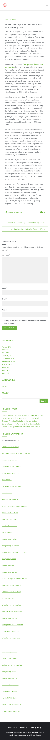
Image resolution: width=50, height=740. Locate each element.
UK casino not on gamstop (11, 638)
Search (6, 393)
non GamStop (7, 480)
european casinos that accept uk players (16, 453)
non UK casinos (7, 493)
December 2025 (8, 358)
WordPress (13, 735)
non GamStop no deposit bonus (13, 585)
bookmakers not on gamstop (12, 611)
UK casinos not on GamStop (11, 486)
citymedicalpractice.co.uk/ (11, 711)
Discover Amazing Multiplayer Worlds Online (19, 421)
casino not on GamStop (10, 513)
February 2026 (7, 356)
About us (11, 727)
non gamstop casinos (9, 460)
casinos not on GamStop (10, 691)
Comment (6, 255)
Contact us (23, 727)
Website (4, 310)
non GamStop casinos (9, 519)
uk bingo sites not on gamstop (12, 625)
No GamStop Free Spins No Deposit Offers (28, 229)
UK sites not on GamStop (10, 447)
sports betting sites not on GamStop (14, 506)
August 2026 (7, 347)
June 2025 (6, 370)
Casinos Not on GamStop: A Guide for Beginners (24, 223)
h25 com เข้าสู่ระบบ (8, 598)
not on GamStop (7, 532)
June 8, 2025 (10, 20)
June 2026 (6, 353)
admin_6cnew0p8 (15, 212)
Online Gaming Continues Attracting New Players (21, 427)
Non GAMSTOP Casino (9, 698)
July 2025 (5, 367)
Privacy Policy (36, 727)
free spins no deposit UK (10, 499)
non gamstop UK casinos (10, 546)
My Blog (5, 386)
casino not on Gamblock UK (11, 704)
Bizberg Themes (35, 735)
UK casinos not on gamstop (11, 466)
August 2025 (7, 364)
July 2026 (5, 350)
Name (4, 288)
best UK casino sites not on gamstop (14, 552)
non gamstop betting (9, 539)
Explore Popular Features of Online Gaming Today (21, 424)
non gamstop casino (9, 559)
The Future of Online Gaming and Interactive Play (21, 418)
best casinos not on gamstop (12, 665)
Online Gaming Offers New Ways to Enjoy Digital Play (22, 415)
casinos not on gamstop (10, 473)
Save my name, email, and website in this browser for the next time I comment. (25, 322)
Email (4, 299)
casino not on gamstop (10, 658)
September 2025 (8, 361)
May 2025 (5, 373)
